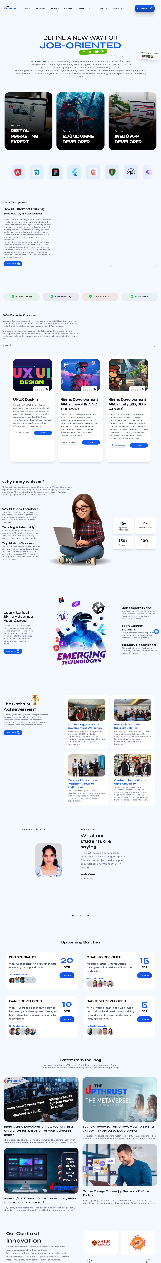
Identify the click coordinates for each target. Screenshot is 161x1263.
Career (80, 8)
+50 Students (23, 433)
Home (28, 8)
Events (103, 8)
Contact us (118, 8)
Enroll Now (67, 975)
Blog (91, 8)
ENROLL (43, 433)
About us (40, 8)
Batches (68, 8)
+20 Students (119, 445)
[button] (72, 915)
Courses (54, 8)
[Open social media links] (156, 631)
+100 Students (71, 442)
